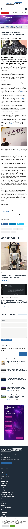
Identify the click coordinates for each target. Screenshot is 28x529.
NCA (13, 232)
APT (2, 479)
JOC (20, 229)
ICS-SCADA (4, 512)
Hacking (8, 365)
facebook (5, 223)
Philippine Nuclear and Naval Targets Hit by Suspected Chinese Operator (16, 379)
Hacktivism (4, 488)
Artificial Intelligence (7, 492)
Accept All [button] (12, 526)
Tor (2, 152)
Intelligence (9, 383)
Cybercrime (4, 229)
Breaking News (10, 26)
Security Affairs (5, 214)
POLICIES (3, 516)
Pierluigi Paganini (6, 38)
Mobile (3, 501)
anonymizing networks (20, 150)
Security (8, 399)
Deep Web (4, 483)
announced (22, 98)
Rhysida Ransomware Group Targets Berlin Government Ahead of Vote (14, 302)
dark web (5, 66)
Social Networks (6, 507)
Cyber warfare (5, 476)
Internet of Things (6, 494)
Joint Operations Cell (6, 232)
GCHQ (10, 123)
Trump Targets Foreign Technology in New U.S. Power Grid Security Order (16, 396)
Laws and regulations (7, 496)
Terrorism (4, 510)
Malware (3, 499)
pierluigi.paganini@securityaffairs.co (10, 459)
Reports (3, 503)
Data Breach (9, 390)
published (22, 91)
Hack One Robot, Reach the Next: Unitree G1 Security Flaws (13, 276)
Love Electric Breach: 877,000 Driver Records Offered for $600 (16, 387)
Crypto (3, 514)
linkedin (13, 223)
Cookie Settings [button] (5, 526)
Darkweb (10, 229)
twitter (20, 223)
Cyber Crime (19, 26)
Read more (4, 280)
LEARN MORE (7, 463)
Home (2, 26)
